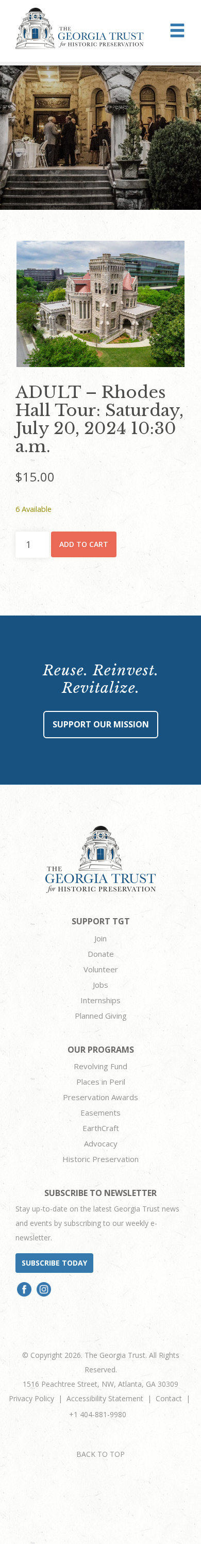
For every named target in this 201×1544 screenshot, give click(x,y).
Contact (169, 1398)
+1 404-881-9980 (97, 1414)
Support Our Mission (101, 724)
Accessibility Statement (104, 1398)
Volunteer (100, 969)
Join (100, 938)
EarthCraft (100, 1128)
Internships (100, 1000)
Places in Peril (100, 1081)
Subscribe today (54, 1263)
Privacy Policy (31, 1398)
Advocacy (101, 1143)
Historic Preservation (100, 1159)
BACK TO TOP (100, 1454)
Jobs (100, 984)
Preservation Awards (100, 1097)
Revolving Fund (100, 1066)
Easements (100, 1112)
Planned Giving (101, 1015)
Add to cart (83, 544)
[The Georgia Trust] (79, 28)
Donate (101, 954)
